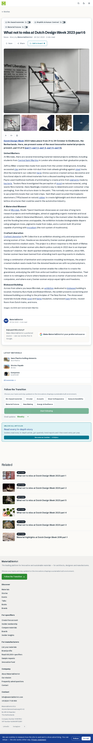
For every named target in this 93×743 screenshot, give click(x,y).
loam (67, 298)
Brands (4, 608)
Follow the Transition (14, 576)
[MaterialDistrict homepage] (9, 3)
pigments (74, 180)
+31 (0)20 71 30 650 (9, 701)
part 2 (35, 148)
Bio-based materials (16, 22)
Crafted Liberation (12, 236)
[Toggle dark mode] (84, 3)
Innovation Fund (8, 662)
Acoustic (40, 399)
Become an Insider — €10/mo (46, 437)
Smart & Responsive (56, 399)
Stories (5, 593)
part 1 (28, 148)
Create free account (10, 620)
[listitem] (12, 123)
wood (59, 183)
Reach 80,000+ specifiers (12, 654)
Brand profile (7, 651)
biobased (71, 288)
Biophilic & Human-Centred (48, 22)
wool (29, 298)
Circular (29, 399)
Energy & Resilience (45, 404)
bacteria (8, 183)
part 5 (58, 148)
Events (4, 597)
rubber (42, 197)
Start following (46, 411)
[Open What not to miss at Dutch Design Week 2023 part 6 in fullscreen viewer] (46, 81)
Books (4, 604)
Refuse (76, 738)
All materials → (10, 380)
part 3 (43, 148)
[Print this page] (17, 135)
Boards (4, 631)
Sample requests (8, 658)
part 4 (50, 148)
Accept (86, 738)
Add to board (37, 43)
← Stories (6, 12)
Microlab (15, 210)
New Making (28, 404)
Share (22, 43)
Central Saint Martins (28, 160)
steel (77, 169)
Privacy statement (38, 740)
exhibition (49, 288)
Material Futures (14, 27)
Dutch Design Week (14, 140)
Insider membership (9, 624)
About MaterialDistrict (11, 674)
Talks (4, 601)
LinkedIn (6, 726)
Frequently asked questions (13, 681)
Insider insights (8, 635)
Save (10, 43)
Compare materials (9, 628)
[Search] (78, 3)
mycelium (31, 227)
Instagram (16, 726)
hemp (39, 298)
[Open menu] (89, 3)
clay (16, 169)
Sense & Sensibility (75, 399)
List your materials (9, 647)
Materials (5, 589)
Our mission (6, 678)
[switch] (28, 22)
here (39, 173)
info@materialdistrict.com (12, 697)
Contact (5, 685)
